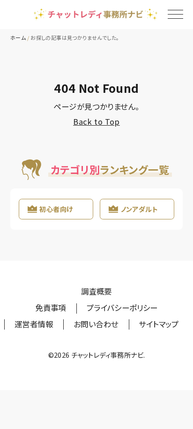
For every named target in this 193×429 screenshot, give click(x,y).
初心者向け (56, 209)
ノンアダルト (139, 209)
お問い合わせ (96, 324)
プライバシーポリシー (122, 307)
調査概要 (96, 291)
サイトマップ (158, 324)
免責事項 (50, 307)
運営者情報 (34, 324)
